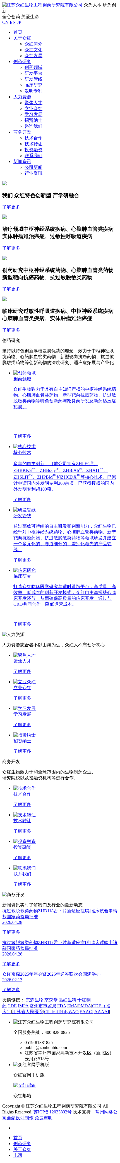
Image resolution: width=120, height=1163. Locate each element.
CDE (12, 1005)
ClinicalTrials (56, 1011)
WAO (73, 1011)
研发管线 (33, 79)
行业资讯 (33, 173)
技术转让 (33, 143)
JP (19, 22)
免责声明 (43, 1117)
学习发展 (33, 114)
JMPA (23, 1005)
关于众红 (22, 38)
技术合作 (33, 138)
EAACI (86, 1011)
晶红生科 (67, 999)
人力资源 (22, 96)
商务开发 (22, 132)
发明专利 (33, 90)
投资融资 (33, 149)
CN (5, 22)
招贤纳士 (33, 120)
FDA (61, 1005)
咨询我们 (33, 126)
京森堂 (51, 999)
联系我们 (33, 155)
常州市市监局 (43, 1005)
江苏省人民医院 (27, 1011)
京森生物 (35, 999)
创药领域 (33, 67)
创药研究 (22, 61)
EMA (72, 1005)
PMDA (84, 1005)
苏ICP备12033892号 (52, 1112)
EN (13, 22)
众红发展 (33, 55)
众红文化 (33, 49)
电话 (17, 1155)
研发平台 (33, 73)
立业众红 (33, 108)
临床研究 (33, 85)
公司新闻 (33, 167)
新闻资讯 (22, 161)
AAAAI (101, 1011)
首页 (17, 32)
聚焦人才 (33, 102)
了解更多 (11, 206)
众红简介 (33, 43)
